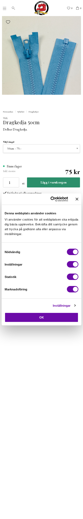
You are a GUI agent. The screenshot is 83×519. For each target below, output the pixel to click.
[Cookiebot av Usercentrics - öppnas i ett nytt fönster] (51, 199)
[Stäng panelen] (77, 199)
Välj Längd (8, 141)
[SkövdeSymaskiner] (41, 8)
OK (41, 317)
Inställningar (62, 305)
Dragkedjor (34, 111)
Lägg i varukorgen (53, 182)
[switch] (72, 264)
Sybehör (21, 111)
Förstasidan (8, 111)
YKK (5, 118)
